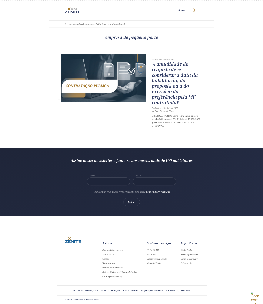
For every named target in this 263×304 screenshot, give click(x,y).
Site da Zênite (108, 254)
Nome (92, 175)
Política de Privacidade (112, 267)
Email (138, 175)
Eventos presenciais (189, 254)
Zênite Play (152, 254)
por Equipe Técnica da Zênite (163, 111)
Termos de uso (108, 263)
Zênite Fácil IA (153, 250)
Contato (105, 258)
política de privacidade (158, 191)
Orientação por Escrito (157, 258)
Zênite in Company (189, 258)
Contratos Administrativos (163, 59)
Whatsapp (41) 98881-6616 (178, 290)
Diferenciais (186, 263)
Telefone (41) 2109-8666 (152, 290)
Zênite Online (187, 250)
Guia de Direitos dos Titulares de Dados (119, 272)
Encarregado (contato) (112, 276)
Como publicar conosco (112, 250)
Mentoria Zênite (154, 263)
